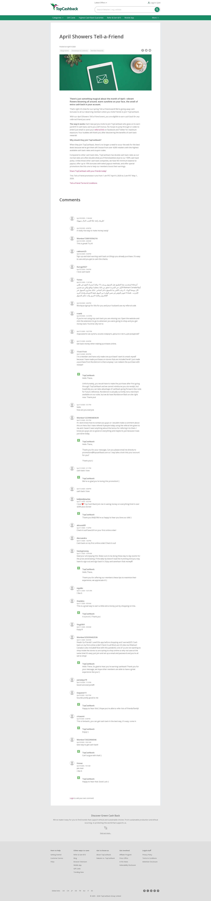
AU (84, 891)
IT (88, 891)
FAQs (52, 862)
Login (72, 798)
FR (80, 891)
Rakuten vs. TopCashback (105, 858)
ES (92, 891)
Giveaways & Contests (80, 51)
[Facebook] (144, 891)
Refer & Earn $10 (114, 17)
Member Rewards (97, 51)
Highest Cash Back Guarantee (91, 17)
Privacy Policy (147, 855)
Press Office (123, 858)
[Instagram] (154, 891)
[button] (101, 2)
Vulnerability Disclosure (127, 865)
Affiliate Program (125, 855)
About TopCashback (103, 855)
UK (64, 891)
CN (68, 891)
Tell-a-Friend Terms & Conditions (83, 183)
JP (72, 891)
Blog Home (64, 51)
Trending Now (79, 872)
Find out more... (105, 833)
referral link (99, 129)
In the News (123, 862)
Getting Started (56, 855)
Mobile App (129, 17)
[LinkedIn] (151, 891)
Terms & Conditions (149, 858)
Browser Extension (80, 862)
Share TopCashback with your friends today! (88, 171)
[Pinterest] (158, 891)
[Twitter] (148, 891)
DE (76, 891)
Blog (75, 858)
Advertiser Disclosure (149, 862)
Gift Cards (71, 17)
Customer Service (57, 858)
